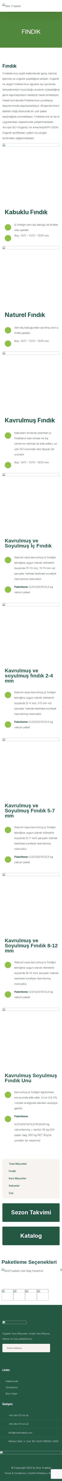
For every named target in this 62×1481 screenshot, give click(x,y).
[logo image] (11, 6)
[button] (31, 1276)
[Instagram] (14, 1359)
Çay (11, 1193)
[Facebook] (5, 1359)
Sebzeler (14, 1185)
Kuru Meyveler (17, 1178)
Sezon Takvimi (31, 1212)
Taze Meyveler (18, 1163)
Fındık (12, 1171)
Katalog (31, 1235)
